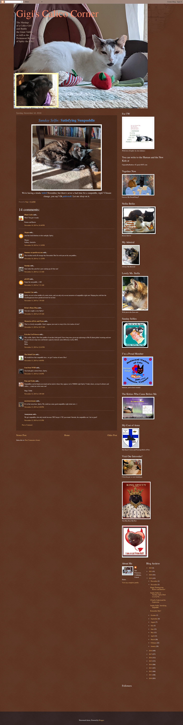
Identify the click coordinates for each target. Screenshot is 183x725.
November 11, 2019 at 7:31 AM (34, 285)
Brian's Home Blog (30, 308)
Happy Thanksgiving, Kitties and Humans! (157, 588)
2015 (150, 661)
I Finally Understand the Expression (158, 601)
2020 (150, 575)
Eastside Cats (28, 292)
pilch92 (26, 279)
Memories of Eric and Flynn (34, 321)
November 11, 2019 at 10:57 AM (34, 327)
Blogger (101, 720)
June (152, 629)
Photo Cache (28, 214)
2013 (150, 668)
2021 (150, 571)
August (153, 622)
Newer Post (21, 435)
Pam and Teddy (29, 381)
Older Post (112, 435)
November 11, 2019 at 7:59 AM (34, 300)
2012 (150, 671)
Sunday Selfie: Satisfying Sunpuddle (158, 606)
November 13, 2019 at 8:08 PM (34, 407)
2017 (150, 654)
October (153, 615)
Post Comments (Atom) (32, 440)
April (152, 636)
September (154, 619)
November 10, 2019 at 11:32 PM (34, 258)
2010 (150, 678)
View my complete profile (130, 582)
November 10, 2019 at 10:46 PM (34, 225)
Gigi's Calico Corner (57, 13)
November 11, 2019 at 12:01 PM (34, 347)
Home (67, 435)
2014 (150, 664)
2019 (150, 578)
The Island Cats (29, 354)
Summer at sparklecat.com (33, 252)
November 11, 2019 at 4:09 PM (34, 360)
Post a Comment (27, 425)
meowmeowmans (30, 401)
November (154, 584)
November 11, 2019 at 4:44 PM (34, 374)
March (153, 639)
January (153, 646)
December (154, 581)
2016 (150, 657)
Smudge (27, 265)
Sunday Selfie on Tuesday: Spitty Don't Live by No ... (158, 595)
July (152, 625)
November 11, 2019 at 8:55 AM (34, 314)
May (152, 632)
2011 (150, 675)
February (154, 643)
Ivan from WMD (30, 367)
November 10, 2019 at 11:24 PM (34, 245)
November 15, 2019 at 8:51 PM (34, 420)
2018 (150, 650)
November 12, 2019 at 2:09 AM (34, 394)
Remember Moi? (155, 611)
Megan (26, 232)
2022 (150, 568)
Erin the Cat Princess (31, 334)
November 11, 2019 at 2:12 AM (34, 272)
